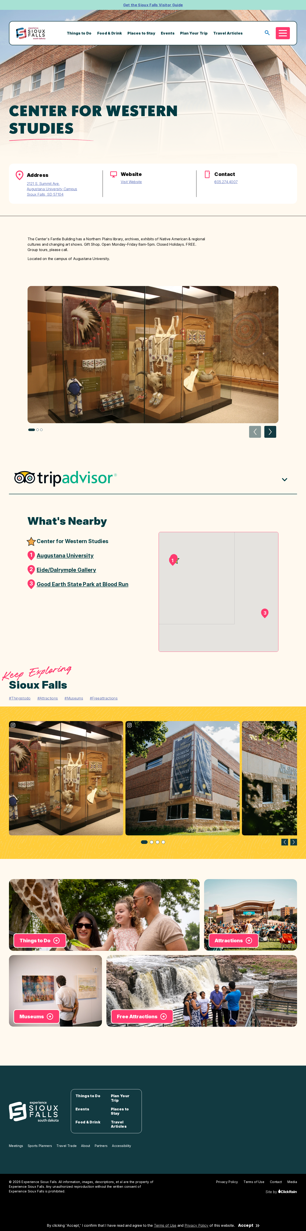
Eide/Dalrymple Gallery (63, 569)
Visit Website (131, 182)
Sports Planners (40, 1146)
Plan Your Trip (194, 33)
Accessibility (121, 1146)
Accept (245, 1225)
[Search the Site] (267, 33)
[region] (153, 782)
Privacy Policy (196, 1225)
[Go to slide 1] (144, 842)
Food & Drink (109, 33)
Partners (101, 1146)
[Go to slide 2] (151, 842)
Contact (276, 1182)
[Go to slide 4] (163, 842)
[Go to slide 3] (157, 842)
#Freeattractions (104, 698)
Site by (271, 1192)
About (85, 1146)
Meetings (16, 1146)
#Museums (74, 698)
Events (168, 33)
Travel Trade (66, 1146)
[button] (270, 432)
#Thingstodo (20, 698)
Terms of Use (165, 1225)
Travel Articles (228, 33)
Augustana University (62, 555)
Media (292, 1182)
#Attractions (47, 698)
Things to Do (79, 33)
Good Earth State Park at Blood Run (79, 583)
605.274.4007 (226, 182)
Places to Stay (141, 33)
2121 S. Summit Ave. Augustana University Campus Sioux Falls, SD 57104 (52, 189)
